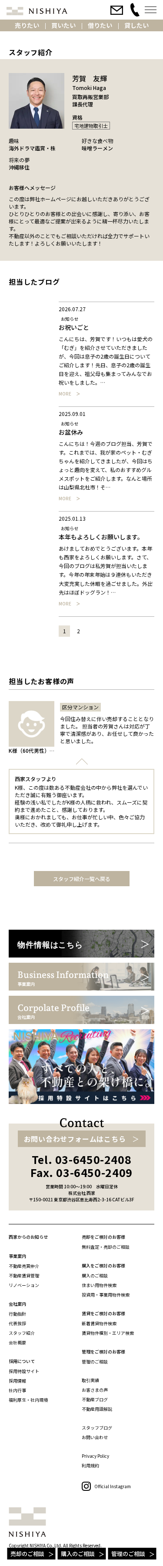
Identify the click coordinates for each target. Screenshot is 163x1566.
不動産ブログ (95, 1399)
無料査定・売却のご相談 (106, 1246)
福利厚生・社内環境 (28, 1399)
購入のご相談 (78, 1553)
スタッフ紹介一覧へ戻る (81, 878)
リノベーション (24, 1285)
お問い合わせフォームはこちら (75, 1139)
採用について (22, 1361)
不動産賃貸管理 (24, 1275)
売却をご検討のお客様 (103, 1237)
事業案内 (17, 1256)
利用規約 (90, 1465)
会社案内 (17, 1303)
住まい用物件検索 (99, 1285)
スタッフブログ (97, 1427)
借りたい (100, 25)
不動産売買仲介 (24, 1266)
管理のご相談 (128, 1553)
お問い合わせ (95, 1437)
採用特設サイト (24, 1371)
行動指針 (17, 1313)
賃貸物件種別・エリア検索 (108, 1333)
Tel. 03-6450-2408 (82, 1159)
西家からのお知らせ (28, 1237)
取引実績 (90, 1380)
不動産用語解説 (97, 1409)
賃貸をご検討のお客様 (103, 1313)
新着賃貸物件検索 (99, 1323)
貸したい (136, 25)
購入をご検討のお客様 (103, 1265)
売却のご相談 (27, 1553)
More (65, 394)
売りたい (27, 25)
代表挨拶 (17, 1323)
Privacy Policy (95, 1456)
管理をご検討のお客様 (103, 1351)
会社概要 (17, 1342)
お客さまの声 (95, 1389)
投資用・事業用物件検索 (106, 1294)
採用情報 (17, 1380)
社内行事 (17, 1390)
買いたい (63, 25)
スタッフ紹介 (22, 1333)
